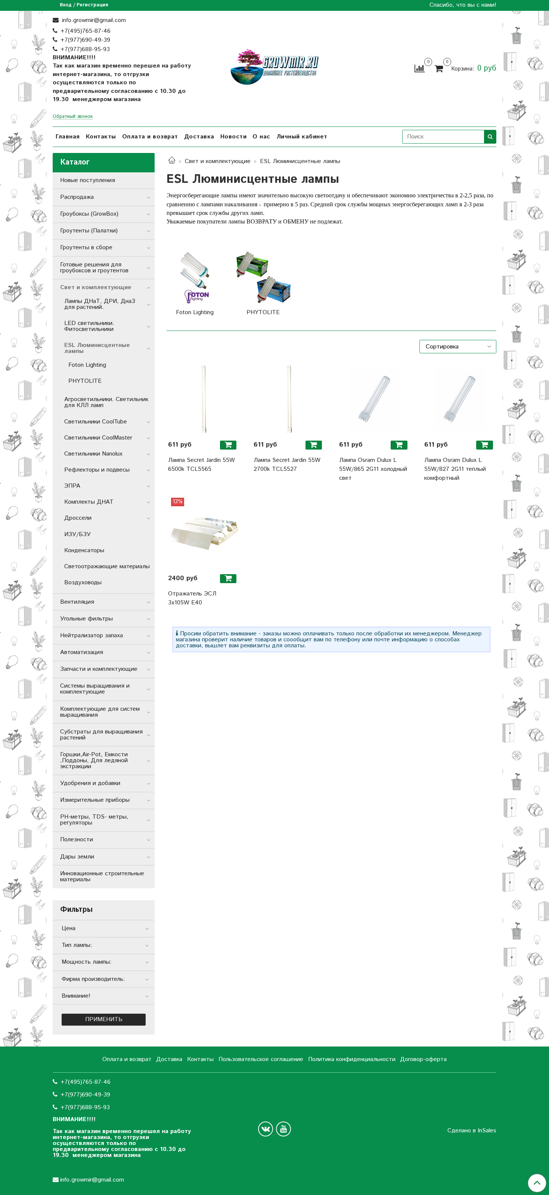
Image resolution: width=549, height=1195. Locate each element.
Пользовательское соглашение (260, 1059)
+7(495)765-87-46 (86, 31)
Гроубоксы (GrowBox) (89, 214)
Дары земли (77, 857)
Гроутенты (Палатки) (89, 230)
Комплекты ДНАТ (89, 502)
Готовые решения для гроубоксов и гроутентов (94, 267)
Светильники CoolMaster (98, 438)
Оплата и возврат (150, 136)
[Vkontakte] (265, 1129)
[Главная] (172, 161)
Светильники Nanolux (93, 454)
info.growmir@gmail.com (93, 20)
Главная (68, 136)
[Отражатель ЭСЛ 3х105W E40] (203, 533)
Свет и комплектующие (218, 161)
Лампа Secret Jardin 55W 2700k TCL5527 (287, 464)
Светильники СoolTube (95, 421)
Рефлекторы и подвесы (97, 470)
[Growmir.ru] (274, 67)
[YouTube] (283, 1129)
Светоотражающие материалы (107, 566)
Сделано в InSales (471, 1131)
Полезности (76, 839)
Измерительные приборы (95, 800)
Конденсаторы (84, 550)
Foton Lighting (87, 365)
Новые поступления (87, 180)
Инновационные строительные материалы (102, 876)
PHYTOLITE (85, 381)
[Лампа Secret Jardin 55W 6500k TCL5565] (203, 399)
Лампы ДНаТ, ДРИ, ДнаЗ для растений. (99, 304)
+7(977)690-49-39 (85, 40)
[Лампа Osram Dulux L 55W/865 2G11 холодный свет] (374, 399)
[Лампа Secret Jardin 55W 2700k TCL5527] (289, 399)
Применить (103, 1019)
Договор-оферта (423, 1059)
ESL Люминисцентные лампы (97, 348)
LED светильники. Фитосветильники (89, 326)
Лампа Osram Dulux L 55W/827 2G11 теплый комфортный (455, 469)
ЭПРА (72, 486)
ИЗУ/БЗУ (77, 534)
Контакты (101, 136)
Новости (233, 136)
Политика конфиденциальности (352, 1059)
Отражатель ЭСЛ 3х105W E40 (192, 598)
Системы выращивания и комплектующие (95, 689)
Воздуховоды (83, 582)
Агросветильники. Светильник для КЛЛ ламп (106, 402)
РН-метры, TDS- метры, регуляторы (94, 820)
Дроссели (78, 518)
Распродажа (77, 197)
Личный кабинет (302, 136)
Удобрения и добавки (90, 783)
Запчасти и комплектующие (98, 669)
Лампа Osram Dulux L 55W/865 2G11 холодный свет (373, 469)
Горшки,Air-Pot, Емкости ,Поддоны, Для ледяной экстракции (94, 760)
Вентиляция (77, 602)
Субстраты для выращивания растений (101, 735)
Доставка (199, 136)
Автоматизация (81, 652)
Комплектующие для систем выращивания (100, 712)
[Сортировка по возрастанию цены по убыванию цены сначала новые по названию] (457, 346)
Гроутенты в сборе (86, 247)
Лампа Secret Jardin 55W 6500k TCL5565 (201, 464)
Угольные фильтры (86, 618)
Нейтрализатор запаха (91, 635)
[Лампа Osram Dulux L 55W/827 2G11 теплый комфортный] (459, 399)
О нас (261, 136)
